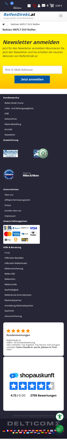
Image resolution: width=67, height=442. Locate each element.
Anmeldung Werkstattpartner (19, 305)
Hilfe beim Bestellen (14, 257)
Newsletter (10, 134)
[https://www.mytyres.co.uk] (33, 430)
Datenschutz (11, 118)
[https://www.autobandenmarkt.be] (48, 430)
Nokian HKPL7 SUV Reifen (19, 29)
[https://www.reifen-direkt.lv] (46, 433)
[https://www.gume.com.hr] (35, 433)
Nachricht (9, 310)
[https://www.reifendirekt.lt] (42, 433)
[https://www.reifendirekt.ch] (11, 430)
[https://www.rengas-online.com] (51, 430)
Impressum (10, 215)
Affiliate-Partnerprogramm (17, 199)
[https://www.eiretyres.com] (13, 433)
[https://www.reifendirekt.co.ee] (38, 433)
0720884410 (8, 3)
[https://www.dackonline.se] (15, 430)
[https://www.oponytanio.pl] (20, 433)
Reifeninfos (10, 279)
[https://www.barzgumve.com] (31, 433)
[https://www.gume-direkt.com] (44, 430)
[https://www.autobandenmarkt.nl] (29, 430)
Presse (8, 205)
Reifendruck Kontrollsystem (18, 294)
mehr (9, 349)
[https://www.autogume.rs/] (49, 433)
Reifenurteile (11, 284)
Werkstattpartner (13, 300)
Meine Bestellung (13, 124)
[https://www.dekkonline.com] (22, 430)
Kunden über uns (13, 210)
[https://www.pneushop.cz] (55, 430)
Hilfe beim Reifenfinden (16, 263)
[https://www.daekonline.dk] (26, 430)
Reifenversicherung (14, 268)
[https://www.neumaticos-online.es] (37, 430)
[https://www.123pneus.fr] (7, 430)
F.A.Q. (7, 252)
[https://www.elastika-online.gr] (28, 433)
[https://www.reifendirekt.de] (4, 430)
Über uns (9, 194)
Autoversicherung (13, 316)
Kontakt (8, 129)
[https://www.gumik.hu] (16, 433)
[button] (60, 417)
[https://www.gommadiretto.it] (18, 430)
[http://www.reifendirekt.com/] (53, 433)
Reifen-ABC (10, 273)
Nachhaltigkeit (12, 289)
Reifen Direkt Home (14, 102)
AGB (7, 113)
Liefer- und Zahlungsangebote (19, 108)
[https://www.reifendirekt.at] (40, 430)
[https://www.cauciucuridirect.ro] (24, 433)
